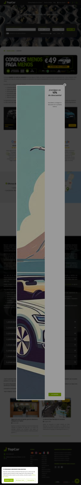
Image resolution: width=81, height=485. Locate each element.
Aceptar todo (9, 480)
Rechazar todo (20, 480)
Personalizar (30, 480)
